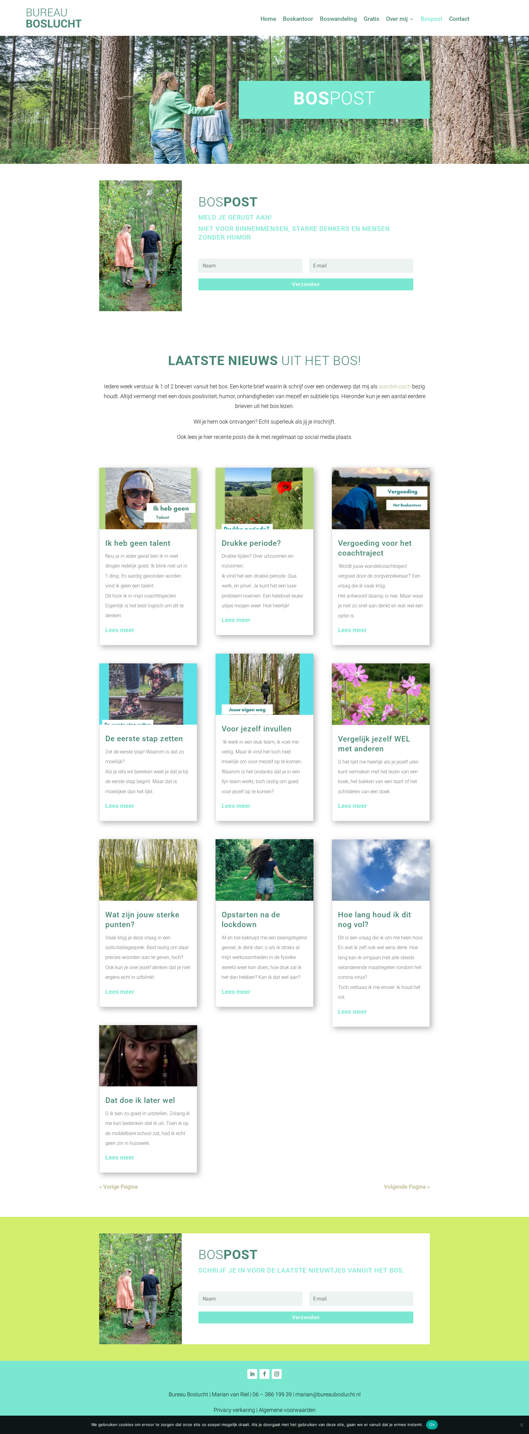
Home (268, 19)
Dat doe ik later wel (140, 1100)
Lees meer (119, 630)
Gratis (371, 19)
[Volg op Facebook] (264, 1374)
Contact (459, 19)
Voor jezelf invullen (257, 728)
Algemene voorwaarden (287, 1410)
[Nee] (521, 1425)
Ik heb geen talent (138, 543)
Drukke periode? (251, 543)
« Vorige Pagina (118, 1186)
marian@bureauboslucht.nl (328, 1394)
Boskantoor (298, 19)
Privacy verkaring (234, 1410)
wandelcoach (395, 386)
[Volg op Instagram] (277, 1374)
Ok (432, 1424)
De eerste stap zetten (144, 738)
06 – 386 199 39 (272, 1394)
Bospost (431, 19)
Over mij (397, 19)
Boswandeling (338, 19)
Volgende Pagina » (407, 1186)
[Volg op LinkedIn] (252, 1374)
